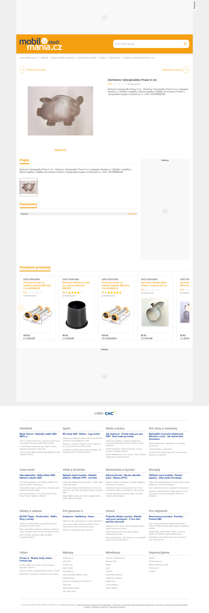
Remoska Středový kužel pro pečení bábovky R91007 (76, 285)
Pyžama (109, 571)
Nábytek (44, 58)
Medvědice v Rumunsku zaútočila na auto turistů (39, 574)
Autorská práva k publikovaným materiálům (94, 605)
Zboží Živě (67, 561)
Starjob (151, 558)
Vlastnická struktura (117, 607)
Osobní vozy (68, 565)
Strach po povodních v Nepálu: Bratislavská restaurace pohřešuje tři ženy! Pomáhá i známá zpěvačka (124, 443)
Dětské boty (110, 581)
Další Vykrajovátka (31, 279)
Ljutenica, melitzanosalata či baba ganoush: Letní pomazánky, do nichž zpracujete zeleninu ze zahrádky (168, 493)
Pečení (103, 58)
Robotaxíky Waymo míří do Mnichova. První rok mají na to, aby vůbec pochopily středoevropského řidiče (83, 490)
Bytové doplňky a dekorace (63, 58)
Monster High (111, 561)
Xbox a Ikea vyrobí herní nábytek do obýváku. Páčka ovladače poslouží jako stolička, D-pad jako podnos (169, 526)
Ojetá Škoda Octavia (71, 588)
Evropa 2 (152, 571)
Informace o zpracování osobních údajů (171, 605)
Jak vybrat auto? (69, 591)
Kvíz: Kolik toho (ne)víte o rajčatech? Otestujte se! (169, 488)
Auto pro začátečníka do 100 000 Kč (77, 581)
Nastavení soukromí (100, 607)
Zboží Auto (67, 585)
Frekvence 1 (154, 568)
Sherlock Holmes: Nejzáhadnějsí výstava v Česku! (40, 571)
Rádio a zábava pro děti (158, 565)
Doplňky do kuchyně (87, 58)
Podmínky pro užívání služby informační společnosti (133, 605)
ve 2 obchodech (109, 338)
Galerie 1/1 (60, 150)
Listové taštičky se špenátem (160, 449)
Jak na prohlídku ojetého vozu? (75, 575)
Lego (108, 568)
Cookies (87, 607)
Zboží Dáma (67, 568)
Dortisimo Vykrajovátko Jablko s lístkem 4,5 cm (154, 284)
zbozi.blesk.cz (68, 571)
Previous (21, 308)
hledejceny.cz (68, 558)
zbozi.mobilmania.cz (29, 58)
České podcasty (155, 561)
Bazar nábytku (111, 588)
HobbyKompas (68, 578)
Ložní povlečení (112, 585)
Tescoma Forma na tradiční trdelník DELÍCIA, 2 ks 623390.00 (37, 285)
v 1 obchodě (29, 338)
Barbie (108, 565)
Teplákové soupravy (114, 578)
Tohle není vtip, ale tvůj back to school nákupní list (82, 521)
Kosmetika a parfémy (114, 575)
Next (188, 308)
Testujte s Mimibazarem (115, 558)
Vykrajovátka (114, 58)
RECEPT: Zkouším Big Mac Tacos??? (78, 530)
